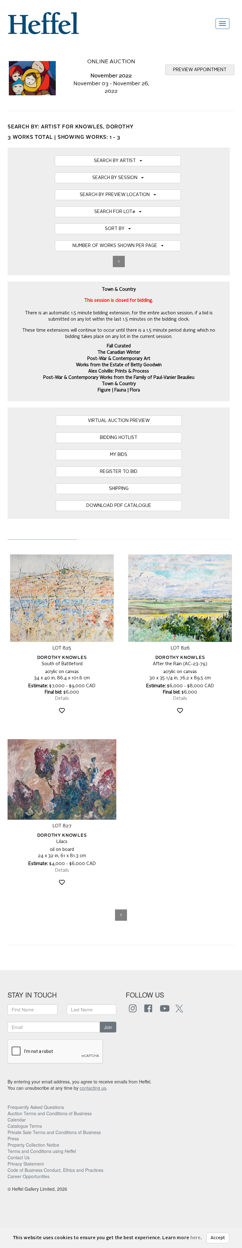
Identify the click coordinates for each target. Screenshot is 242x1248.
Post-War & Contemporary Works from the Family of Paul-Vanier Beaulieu (118, 377)
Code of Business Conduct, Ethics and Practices (55, 1170)
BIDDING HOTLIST (118, 438)
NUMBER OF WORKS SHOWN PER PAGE (116, 246)
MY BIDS (118, 455)
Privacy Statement (26, 1164)
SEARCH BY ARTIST (117, 161)
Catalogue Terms (25, 1126)
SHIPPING (119, 488)
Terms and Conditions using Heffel (42, 1151)
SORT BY (116, 229)
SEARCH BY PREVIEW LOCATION (116, 195)
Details (62, 698)
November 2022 (111, 76)
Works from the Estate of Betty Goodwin (119, 365)
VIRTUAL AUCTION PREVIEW (119, 421)
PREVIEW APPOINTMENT (200, 70)
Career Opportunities (28, 1176)
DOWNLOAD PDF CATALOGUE (118, 505)
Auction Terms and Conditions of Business (50, 1113)
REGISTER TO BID (118, 471)
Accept (217, 1238)
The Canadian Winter (118, 352)
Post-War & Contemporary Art (118, 359)
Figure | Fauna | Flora (119, 390)
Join (108, 1027)
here (195, 1238)
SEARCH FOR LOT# (116, 212)
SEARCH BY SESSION (116, 178)
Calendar (17, 1119)
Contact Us (19, 1157)
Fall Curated (119, 346)
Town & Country (119, 384)
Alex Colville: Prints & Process (118, 371)
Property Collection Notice (33, 1145)
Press (13, 1138)
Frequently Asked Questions (36, 1107)
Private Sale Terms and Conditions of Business (54, 1132)
